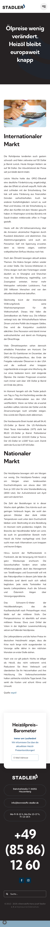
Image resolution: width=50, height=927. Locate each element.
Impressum (21, 907)
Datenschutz (33, 907)
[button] (4, 922)
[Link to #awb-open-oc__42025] (43, 6)
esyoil (14, 692)
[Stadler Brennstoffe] (14, 5)
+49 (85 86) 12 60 (25, 849)
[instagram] (28, 880)
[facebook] (21, 880)
